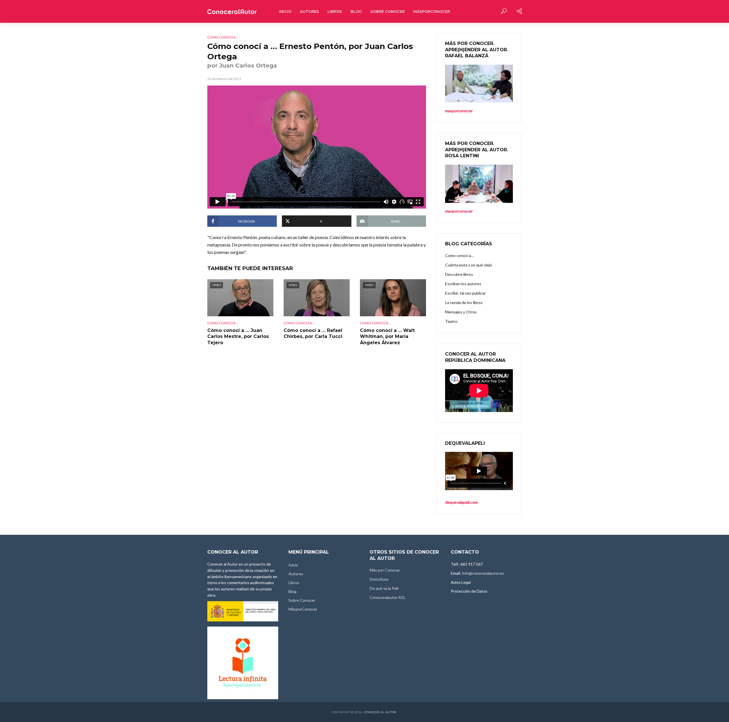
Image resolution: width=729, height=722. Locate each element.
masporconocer (459, 211)
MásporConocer (431, 11)
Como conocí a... (222, 37)
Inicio (285, 11)
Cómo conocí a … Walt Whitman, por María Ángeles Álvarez (387, 336)
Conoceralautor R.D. (388, 597)
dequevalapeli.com (461, 502)
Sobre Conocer (387, 11)
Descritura (379, 579)
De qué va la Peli (384, 588)
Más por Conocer (385, 570)
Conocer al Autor (380, 712)
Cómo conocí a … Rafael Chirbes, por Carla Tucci (313, 333)
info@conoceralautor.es (483, 573)
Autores (309, 11)
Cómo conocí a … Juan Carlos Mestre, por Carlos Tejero (238, 336)
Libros (334, 11)
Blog (356, 11)
